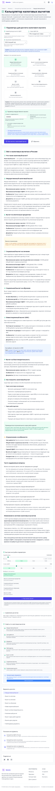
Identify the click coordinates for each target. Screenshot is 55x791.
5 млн (46, 560)
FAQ (43, 774)
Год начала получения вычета (13, 39)
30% (33, 568)
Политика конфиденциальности (32, 786)
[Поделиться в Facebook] (8, 759)
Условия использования (47, 786)
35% (46, 568)
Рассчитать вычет (28, 598)
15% (21, 568)
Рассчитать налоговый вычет (17, 141)
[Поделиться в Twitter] (4, 759)
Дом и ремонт (33, 779)
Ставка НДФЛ (6, 564)
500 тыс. (9, 560)
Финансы (10, 8)
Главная (4, 8)
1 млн (21, 560)
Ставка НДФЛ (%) (34, 31)
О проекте (45, 771)
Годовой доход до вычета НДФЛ (13, 31)
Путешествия (32, 777)
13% (9, 568)
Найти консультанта (28, 680)
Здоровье (31, 774)
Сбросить (36, 141)
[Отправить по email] (11, 759)
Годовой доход (6, 555)
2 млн (33, 560)
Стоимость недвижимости (11, 114)
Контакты (44, 777)
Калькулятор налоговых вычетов (23, 8)
